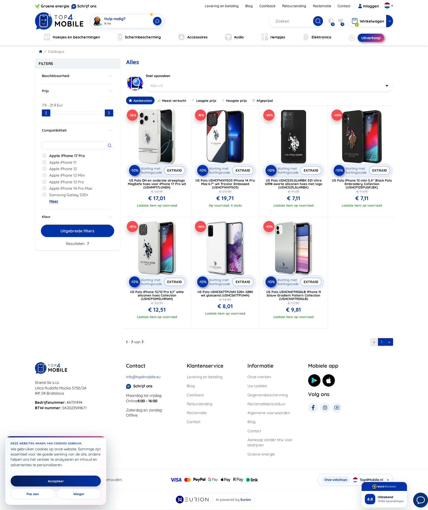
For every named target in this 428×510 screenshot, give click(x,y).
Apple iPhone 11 (62, 162)
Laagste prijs (206, 101)
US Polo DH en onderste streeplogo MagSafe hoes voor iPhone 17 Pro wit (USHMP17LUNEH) (157, 183)
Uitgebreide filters (77, 230)
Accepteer (56, 481)
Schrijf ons (86, 6)
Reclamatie (322, 6)
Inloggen (371, 6)
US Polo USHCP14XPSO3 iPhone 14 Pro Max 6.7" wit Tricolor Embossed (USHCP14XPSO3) (225, 183)
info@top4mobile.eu (143, 377)
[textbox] (269, 85)
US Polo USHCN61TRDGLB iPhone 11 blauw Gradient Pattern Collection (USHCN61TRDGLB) (293, 295)
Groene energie (55, 6)
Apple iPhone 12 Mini (67, 175)
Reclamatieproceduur (266, 404)
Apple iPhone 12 (63, 168)
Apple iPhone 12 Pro (66, 182)
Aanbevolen (143, 101)
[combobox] (269, 86)
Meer (53, 201)
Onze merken (259, 377)
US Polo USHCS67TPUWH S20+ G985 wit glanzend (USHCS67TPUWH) (225, 293)
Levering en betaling (222, 6)
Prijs (45, 91)
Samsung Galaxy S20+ (68, 194)
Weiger (78, 494)
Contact (344, 6)
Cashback (267, 6)
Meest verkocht (174, 101)
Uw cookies (257, 385)
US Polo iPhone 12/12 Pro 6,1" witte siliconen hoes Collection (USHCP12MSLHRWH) (157, 295)
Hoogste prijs (236, 101)
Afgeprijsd (265, 101)
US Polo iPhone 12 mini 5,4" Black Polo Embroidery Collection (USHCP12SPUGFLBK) (362, 183)
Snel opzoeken (158, 76)
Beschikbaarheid (55, 76)
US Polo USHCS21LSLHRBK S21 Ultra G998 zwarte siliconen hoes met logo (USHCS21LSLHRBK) (293, 183)
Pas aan (33, 494)
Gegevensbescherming (267, 395)
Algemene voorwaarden (268, 412)
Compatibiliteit (54, 130)
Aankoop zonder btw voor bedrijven (270, 442)
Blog (249, 6)
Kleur (46, 217)
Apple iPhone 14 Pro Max (70, 188)
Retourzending (294, 6)
